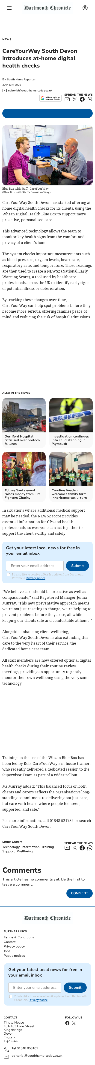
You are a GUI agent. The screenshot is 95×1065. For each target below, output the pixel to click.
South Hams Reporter (21, 79)
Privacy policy (14, 946)
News (6, 39)
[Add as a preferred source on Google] (50, 98)
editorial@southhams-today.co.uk (37, 1056)
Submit (77, 565)
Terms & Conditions (19, 937)
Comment (79, 893)
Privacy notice (35, 578)
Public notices (14, 956)
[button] (9, 8)
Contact (9, 942)
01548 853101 (27, 1048)
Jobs (7, 951)
